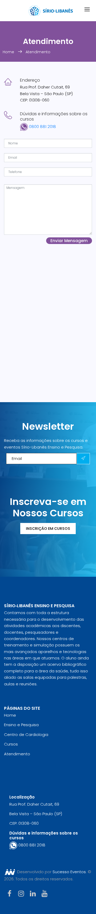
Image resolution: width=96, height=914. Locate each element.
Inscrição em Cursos (48, 528)
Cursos (11, 744)
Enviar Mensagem (69, 240)
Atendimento (38, 52)
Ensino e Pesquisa (21, 724)
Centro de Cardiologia (26, 734)
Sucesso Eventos (69, 872)
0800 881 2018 (42, 126)
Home (9, 52)
